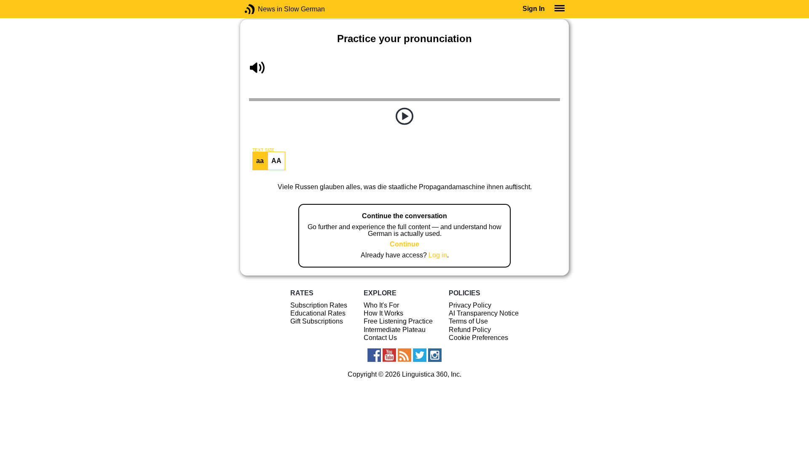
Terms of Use (468, 321)
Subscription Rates (318, 305)
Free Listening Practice (398, 321)
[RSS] (404, 355)
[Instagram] (435, 355)
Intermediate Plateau (395, 329)
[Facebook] (374, 355)
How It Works (383, 313)
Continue (404, 244)
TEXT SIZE (263, 150)
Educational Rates (318, 313)
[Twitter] (419, 355)
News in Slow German (262, 9)
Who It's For (381, 305)
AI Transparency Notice (484, 313)
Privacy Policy (470, 305)
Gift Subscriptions (316, 321)
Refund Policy (470, 329)
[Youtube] (389, 355)
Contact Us (380, 337)
